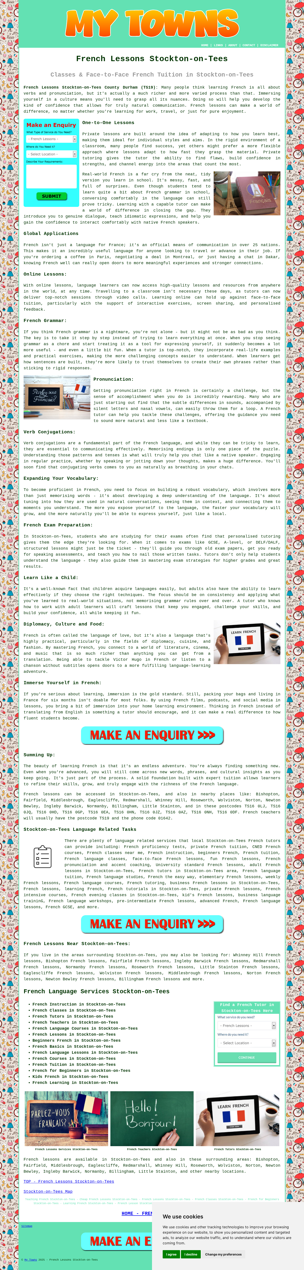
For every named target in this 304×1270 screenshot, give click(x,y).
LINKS (218, 45)
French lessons (163, 979)
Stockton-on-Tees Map (48, 1191)
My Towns (30, 1260)
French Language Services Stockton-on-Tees (97, 991)
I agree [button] (171, 1254)
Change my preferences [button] (223, 1254)
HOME (204, 45)
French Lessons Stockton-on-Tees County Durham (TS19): (91, 87)
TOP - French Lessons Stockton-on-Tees (69, 1181)
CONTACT (249, 45)
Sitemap (26, 1226)
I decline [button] (190, 1254)
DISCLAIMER (269, 45)
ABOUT (232, 45)
